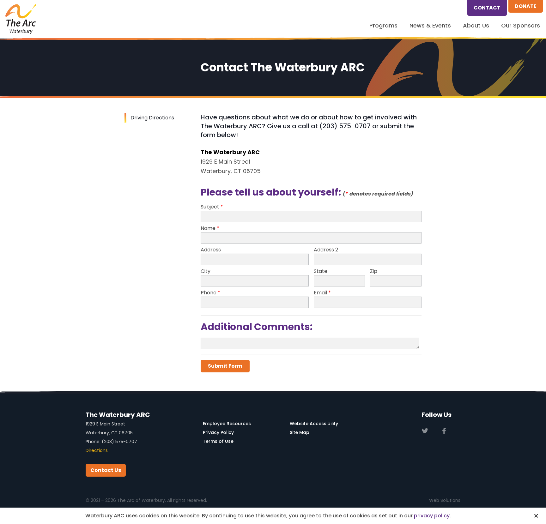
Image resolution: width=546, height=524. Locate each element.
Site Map (299, 432)
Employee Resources (227, 423)
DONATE (526, 6)
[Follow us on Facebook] (444, 431)
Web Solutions (444, 500)
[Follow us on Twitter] (425, 431)
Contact (487, 7)
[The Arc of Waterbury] (21, 19)
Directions (97, 450)
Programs (383, 25)
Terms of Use (218, 441)
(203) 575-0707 (119, 441)
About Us (476, 25)
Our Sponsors (520, 25)
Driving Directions (152, 117)
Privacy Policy (218, 432)
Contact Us (105, 470)
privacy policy (432, 515)
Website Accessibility (314, 423)
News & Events (430, 25)
